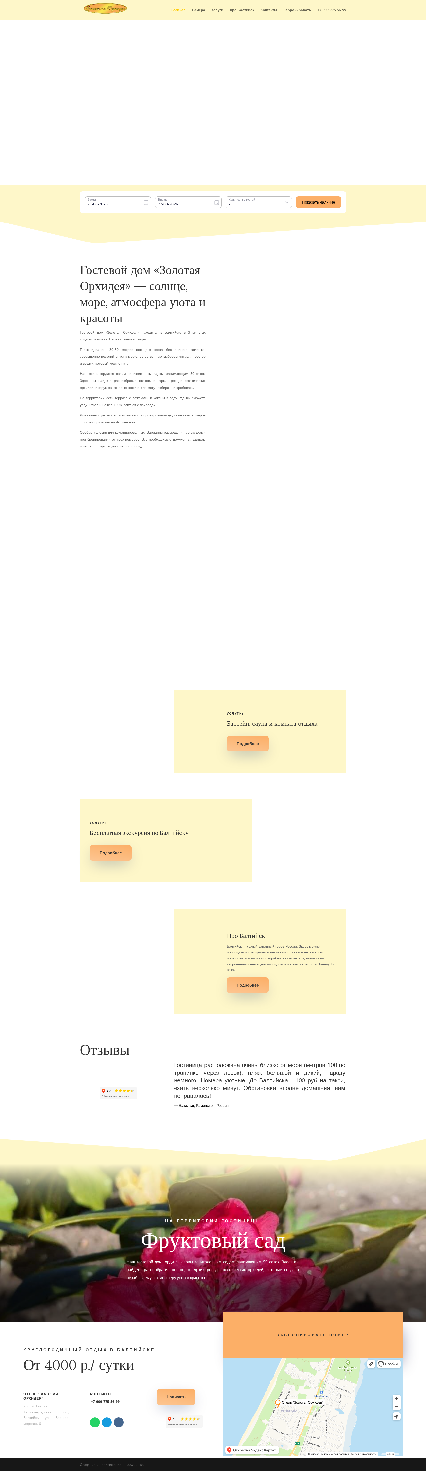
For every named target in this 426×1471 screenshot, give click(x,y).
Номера (198, 10)
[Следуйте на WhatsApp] (95, 1422)
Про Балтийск (242, 10)
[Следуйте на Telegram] (107, 1422)
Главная (178, 10)
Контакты (269, 10)
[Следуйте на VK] (119, 1422)
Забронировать (297, 10)
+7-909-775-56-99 (332, 10)
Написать (176, 1396)
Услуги (217, 10)
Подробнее (157, 541)
